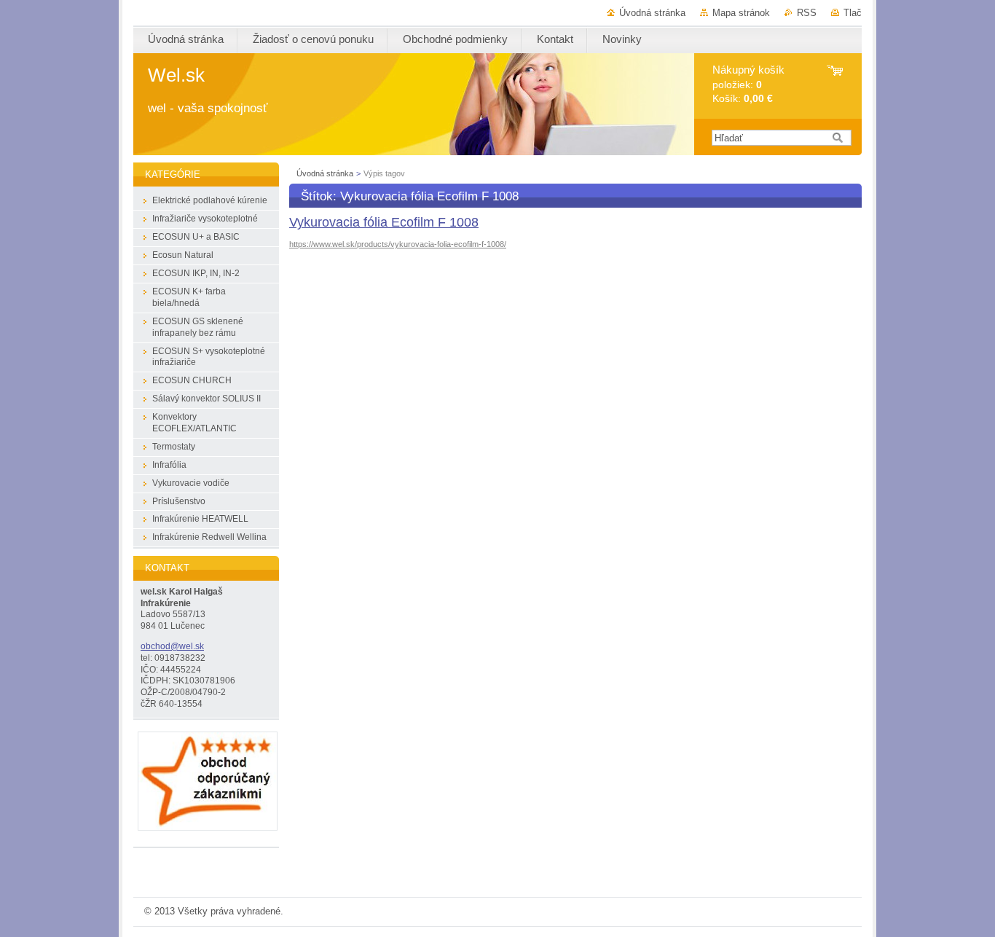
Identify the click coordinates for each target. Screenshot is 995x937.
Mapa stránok (741, 12)
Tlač (852, 12)
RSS (807, 12)
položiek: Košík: (748, 84)
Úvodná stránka (652, 12)
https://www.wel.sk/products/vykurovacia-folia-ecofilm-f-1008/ (397, 244)
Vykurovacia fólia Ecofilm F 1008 (384, 222)
